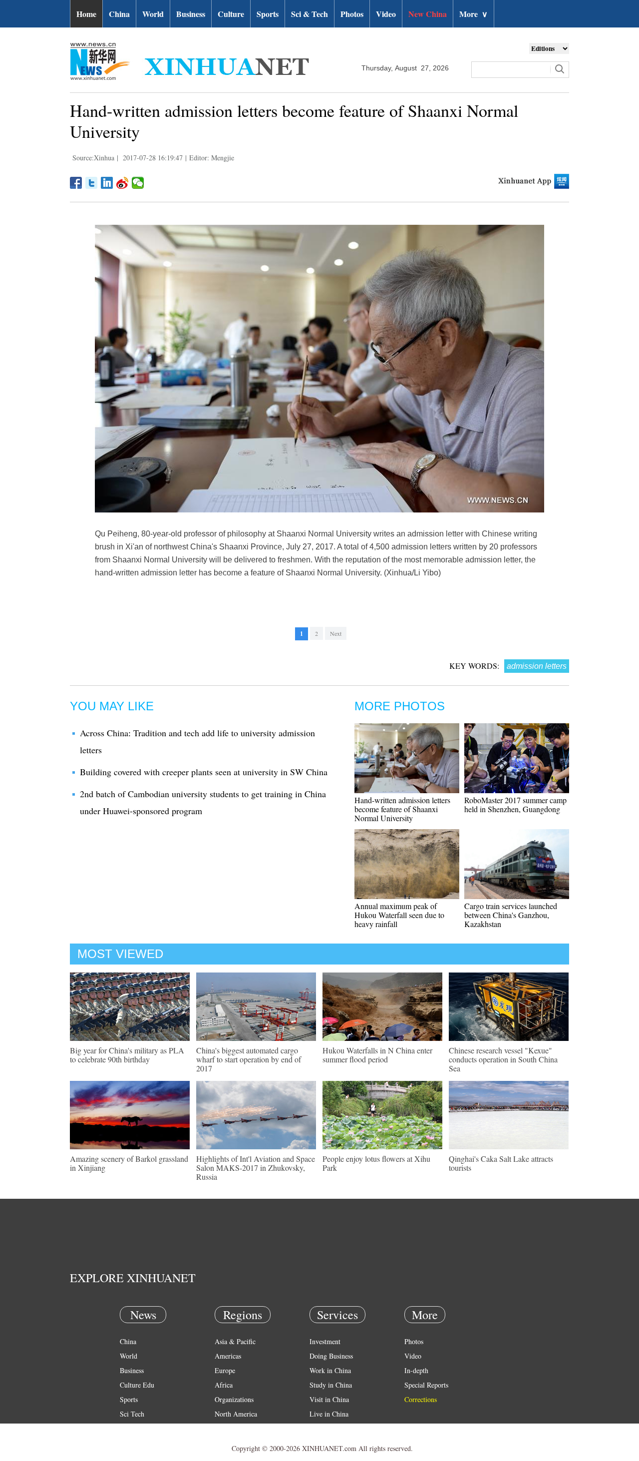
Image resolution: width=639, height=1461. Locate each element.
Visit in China (329, 1399)
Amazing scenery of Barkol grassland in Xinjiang (129, 1163)
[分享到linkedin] (107, 183)
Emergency (325, 1428)
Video (386, 13)
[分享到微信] (138, 183)
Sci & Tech (309, 13)
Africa (224, 1385)
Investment (325, 1341)
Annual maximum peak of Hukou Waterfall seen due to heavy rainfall (399, 915)
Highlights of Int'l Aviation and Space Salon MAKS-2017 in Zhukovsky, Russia (255, 1167)
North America (236, 1414)
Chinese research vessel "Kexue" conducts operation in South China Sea (503, 1059)
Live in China (329, 1414)
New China (427, 13)
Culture (231, 13)
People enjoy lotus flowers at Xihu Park (376, 1163)
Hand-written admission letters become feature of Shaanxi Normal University (402, 809)
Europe (225, 1370)
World (153, 13)
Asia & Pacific (235, 1341)
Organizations (234, 1399)
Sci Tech (132, 1414)
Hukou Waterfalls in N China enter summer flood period (377, 1054)
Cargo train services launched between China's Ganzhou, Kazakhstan (510, 915)
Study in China (331, 1385)
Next (335, 633)
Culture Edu (137, 1385)
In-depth (416, 1370)
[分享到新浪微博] (122, 183)
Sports (268, 13)
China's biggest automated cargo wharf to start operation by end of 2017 (248, 1059)
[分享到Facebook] (76, 183)
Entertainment (140, 1443)
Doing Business (331, 1356)
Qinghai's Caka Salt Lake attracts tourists (501, 1163)
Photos (351, 13)
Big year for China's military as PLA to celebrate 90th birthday (127, 1054)
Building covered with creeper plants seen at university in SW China (203, 772)
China (119, 13)
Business (190, 13)
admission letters (537, 666)
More (473, 13)
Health (129, 1428)
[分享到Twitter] (91, 183)
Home (86, 13)
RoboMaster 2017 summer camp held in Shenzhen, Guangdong (515, 804)
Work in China (330, 1370)
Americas (228, 1356)
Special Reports (426, 1385)
